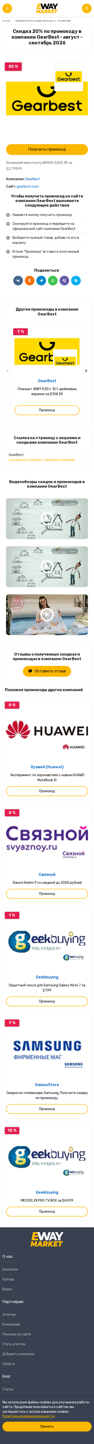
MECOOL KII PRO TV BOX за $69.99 (47, 1200)
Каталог (6, 21)
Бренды (8, 1279)
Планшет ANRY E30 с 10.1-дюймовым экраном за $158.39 (47, 391)
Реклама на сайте (16, 1334)
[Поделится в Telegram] (41, 280)
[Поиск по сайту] (87, 8)
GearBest (32, 179)
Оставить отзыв (50, 671)
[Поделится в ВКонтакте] (18, 280)
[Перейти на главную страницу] (47, 8)
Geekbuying (47, 977)
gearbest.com (28, 186)
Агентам (9, 1315)
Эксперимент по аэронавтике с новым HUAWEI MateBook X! (47, 777)
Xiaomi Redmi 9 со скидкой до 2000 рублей (47, 883)
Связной (47, 874)
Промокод (47, 410)
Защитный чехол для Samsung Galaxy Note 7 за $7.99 (47, 987)
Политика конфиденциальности (28, 1416)
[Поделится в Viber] (64, 280)
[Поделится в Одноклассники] (29, 280)
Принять (47, 1427)
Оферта (8, 1364)
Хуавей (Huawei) (47, 767)
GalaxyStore (47, 1084)
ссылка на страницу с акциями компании (42, 460)
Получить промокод (47, 149)
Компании (10, 1269)
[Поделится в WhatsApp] (53, 280)
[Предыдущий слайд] (8, 371)
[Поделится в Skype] (76, 280)
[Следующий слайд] (86, 371)
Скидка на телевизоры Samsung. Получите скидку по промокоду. (47, 1095)
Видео (7, 1289)
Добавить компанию (18, 1354)
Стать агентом (13, 1344)
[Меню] (7, 8)
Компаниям (11, 1324)
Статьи (7, 1389)
